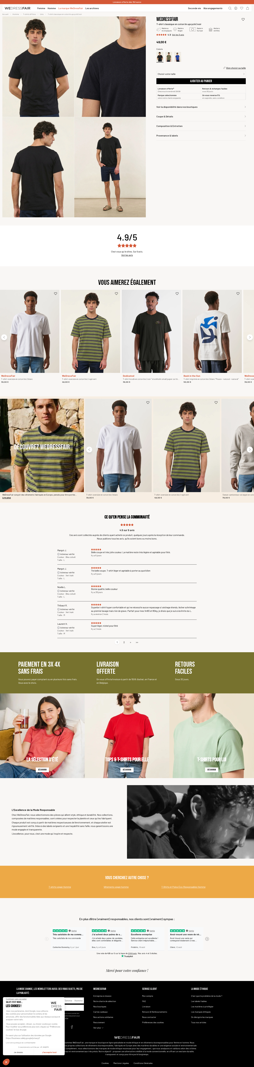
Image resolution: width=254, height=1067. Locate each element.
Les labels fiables (199, 1001)
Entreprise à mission (102, 996)
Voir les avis (127, 255)
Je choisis (18, 1052)
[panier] (247, 8)
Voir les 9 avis (178, 34)
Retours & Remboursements (154, 1012)
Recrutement (99, 1022)
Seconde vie (194, 8)
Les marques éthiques (201, 1012)
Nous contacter (149, 1017)
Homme (79, 1000)
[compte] (236, 8)
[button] (6, 1062)
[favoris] (242, 8)
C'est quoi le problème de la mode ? (206, 996)
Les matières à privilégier (202, 1006)
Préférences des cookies (153, 1022)
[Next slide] (250, 337)
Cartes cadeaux (100, 1012)
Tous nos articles (198, 1022)
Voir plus (97, 1027)
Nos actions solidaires (103, 1017)
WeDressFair (167, 19)
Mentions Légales (121, 1063)
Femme (68, 1000)
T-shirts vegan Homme (60, 886)
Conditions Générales (143, 1063)
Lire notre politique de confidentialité (20, 1043)
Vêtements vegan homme (116, 886)
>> (137, 642)
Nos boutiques (99, 1006)
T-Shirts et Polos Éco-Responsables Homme (183, 886)
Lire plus (6, 497)
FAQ (144, 1001)
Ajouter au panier (201, 81)
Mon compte (147, 996)
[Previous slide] (4, 337)
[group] (38, 66)
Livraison (146, 1006)
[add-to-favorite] (243, 19)
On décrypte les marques (202, 1017)
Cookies (105, 1063)
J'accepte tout (49, 1052)
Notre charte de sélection (104, 1001)
